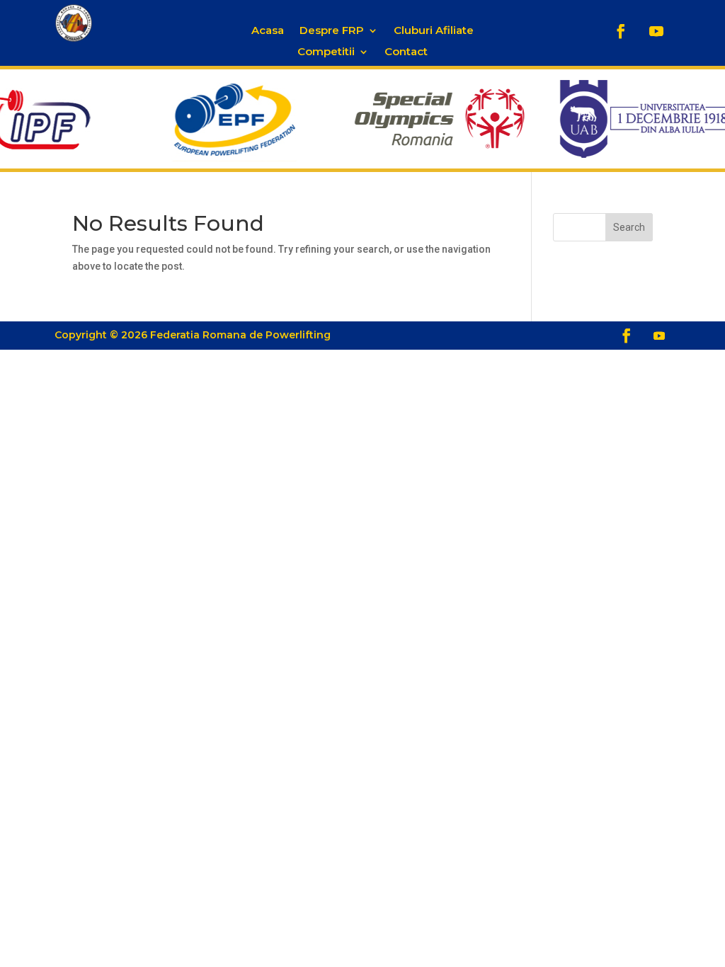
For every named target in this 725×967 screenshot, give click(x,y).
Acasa (267, 31)
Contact (406, 52)
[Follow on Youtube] (656, 31)
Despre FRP (331, 31)
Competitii (326, 52)
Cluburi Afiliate (434, 31)
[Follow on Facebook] (621, 31)
